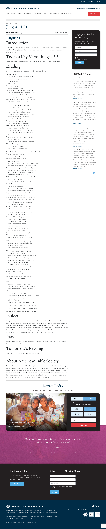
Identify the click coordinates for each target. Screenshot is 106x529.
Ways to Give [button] (66, 13)
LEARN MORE (16, 483)
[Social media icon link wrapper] (93, 507)
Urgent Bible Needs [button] (51, 13)
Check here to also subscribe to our (86, 58)
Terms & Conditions (93, 509)
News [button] (39, 13)
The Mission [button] (10, 13)
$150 (77, 414)
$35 (76, 409)
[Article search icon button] (94, 173)
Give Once (90, 398)
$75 (90, 409)
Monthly (76, 398)
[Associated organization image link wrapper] (85, 514)
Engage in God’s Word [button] (26, 13)
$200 (90, 414)
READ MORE (77, 99)
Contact (97, 1)
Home (69, 509)
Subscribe (90, 1)
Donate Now (83, 425)
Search (83, 1)
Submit (79, 62)
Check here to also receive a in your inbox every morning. (62, 487)
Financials (76, 509)
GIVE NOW (93, 13)
